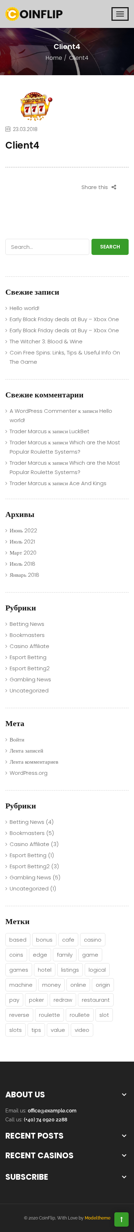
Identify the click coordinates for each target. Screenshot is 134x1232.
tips (36, 1030)
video (82, 1030)
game (90, 954)
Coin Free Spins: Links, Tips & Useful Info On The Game (65, 357)
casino (92, 939)
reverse (19, 1015)
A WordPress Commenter (43, 411)
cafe (68, 939)
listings (70, 969)
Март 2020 (23, 552)
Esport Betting (28, 657)
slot (104, 1015)
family (65, 954)
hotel (44, 969)
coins (16, 954)
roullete (80, 1015)
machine (21, 985)
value (58, 1030)
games (18, 969)
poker (36, 1000)
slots (15, 1030)
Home (54, 58)
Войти (17, 739)
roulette (49, 1015)
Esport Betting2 (30, 668)
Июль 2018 (22, 563)
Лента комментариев (34, 761)
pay (14, 1000)
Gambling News (30, 679)
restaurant (96, 1000)
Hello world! (24, 308)
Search (110, 246)
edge (40, 954)
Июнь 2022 (23, 530)
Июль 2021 (22, 541)
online (78, 985)
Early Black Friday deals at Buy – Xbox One (64, 319)
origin (103, 985)
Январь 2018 (24, 575)
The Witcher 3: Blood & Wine (46, 341)
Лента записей (26, 750)
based (17, 939)
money (51, 985)
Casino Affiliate (29, 646)
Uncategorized (29, 690)
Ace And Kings (87, 483)
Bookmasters (27, 635)
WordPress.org (29, 773)
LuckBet (79, 431)
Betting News (27, 624)
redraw (63, 1000)
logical (97, 969)
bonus (44, 939)
